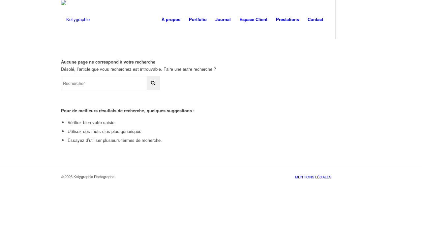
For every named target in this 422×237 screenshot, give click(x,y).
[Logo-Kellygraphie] (75, 19)
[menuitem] (171, 19)
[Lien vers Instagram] (356, 19)
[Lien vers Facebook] (346, 19)
